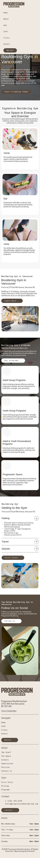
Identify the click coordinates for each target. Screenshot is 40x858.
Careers (5, 760)
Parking (5, 518)
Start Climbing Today (16, 92)
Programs (5, 790)
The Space (6, 756)
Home (5, 13)
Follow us (9, 621)
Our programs (11, 360)
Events (6, 44)
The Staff (6, 752)
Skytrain (6, 548)
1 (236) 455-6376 (13, 801)
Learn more (10, 301)
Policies (5, 767)
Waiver (10, 50)
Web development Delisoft (25, 851)
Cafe (5, 32)
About (6, 19)
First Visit (7, 782)
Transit (5, 541)
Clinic (6, 38)
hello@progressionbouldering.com (21, 804)
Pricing (5, 786)
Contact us (6, 771)
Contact (8, 810)
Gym (5, 25)
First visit (11, 558)
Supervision (7, 764)
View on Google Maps (8, 711)
